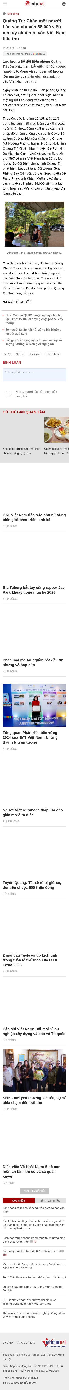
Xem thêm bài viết (34, 1191)
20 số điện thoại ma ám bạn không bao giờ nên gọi (34, 1277)
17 (34, 1241)
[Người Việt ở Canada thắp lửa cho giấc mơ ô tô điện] (34, 782)
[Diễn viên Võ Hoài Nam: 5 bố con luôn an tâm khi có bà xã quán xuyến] (34, 1139)
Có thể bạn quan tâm (24, 412)
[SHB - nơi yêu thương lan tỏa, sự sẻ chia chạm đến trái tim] (34, 1070)
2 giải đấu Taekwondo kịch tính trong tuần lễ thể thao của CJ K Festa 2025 (30, 960)
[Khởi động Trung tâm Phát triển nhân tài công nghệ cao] (22, 430)
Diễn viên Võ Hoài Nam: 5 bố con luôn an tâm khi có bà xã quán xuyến (31, 1171)
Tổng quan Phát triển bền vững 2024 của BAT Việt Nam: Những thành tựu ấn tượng (30, 737)
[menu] (4, 4)
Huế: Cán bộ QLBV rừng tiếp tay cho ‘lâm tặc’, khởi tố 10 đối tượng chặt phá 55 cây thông (34, 319)
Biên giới (35, 354)
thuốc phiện (52, 354)
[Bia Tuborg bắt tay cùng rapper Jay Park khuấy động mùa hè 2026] (34, 560)
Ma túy (19, 354)
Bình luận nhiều (50, 1200)
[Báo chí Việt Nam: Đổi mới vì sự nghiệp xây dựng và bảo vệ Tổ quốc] (34, 1001)
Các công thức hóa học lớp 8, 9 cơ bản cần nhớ (32, 1251)
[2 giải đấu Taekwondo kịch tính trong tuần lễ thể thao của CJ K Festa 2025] (34, 928)
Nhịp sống (10, 526)
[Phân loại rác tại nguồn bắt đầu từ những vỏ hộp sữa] (34, 632)
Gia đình (8, 1182)
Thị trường (11, 821)
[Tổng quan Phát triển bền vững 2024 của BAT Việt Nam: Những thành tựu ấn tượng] (34, 705)
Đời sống (13, 13)
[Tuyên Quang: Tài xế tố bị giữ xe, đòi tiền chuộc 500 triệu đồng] (34, 855)
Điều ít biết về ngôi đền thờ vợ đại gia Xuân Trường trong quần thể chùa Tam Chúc (29, 1301)
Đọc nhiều (18, 1200)
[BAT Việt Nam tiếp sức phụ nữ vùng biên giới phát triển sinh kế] (34, 487)
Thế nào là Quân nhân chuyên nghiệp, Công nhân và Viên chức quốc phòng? (34, 1315)
